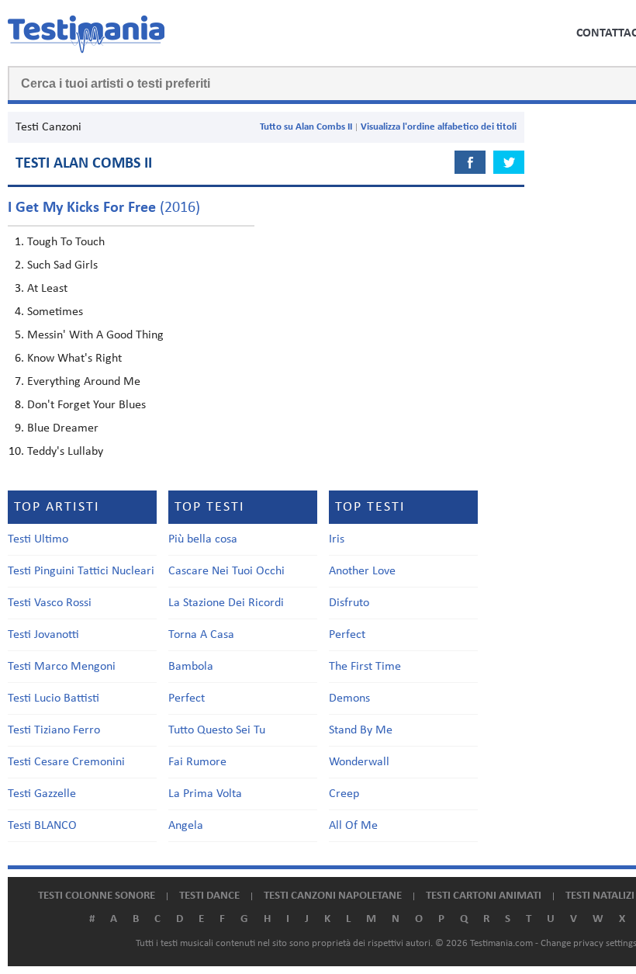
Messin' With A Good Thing (95, 335)
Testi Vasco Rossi (50, 603)
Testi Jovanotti (43, 635)
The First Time (365, 666)
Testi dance (209, 896)
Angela (185, 826)
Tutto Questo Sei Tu (216, 730)
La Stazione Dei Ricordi (226, 603)
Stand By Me (360, 730)
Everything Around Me (83, 382)
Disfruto (349, 603)
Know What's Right (74, 358)
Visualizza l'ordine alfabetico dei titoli (439, 127)
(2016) (104, 208)
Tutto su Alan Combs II (306, 127)
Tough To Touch (66, 242)
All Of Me (353, 826)
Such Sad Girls (62, 265)
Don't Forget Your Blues (86, 405)
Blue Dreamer (63, 428)
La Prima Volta (205, 794)
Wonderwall (359, 762)
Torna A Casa (201, 635)
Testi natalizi (599, 896)
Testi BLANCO (42, 826)
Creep (344, 794)
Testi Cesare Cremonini (66, 762)
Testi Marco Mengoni (62, 666)
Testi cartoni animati (483, 896)
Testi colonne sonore (96, 896)
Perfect (186, 698)
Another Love (362, 571)
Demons (349, 698)
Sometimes (55, 312)
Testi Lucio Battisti (53, 698)
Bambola (190, 666)
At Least (47, 288)
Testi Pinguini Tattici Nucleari (81, 571)
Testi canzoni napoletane (333, 896)
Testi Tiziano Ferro (54, 730)
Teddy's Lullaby (65, 451)
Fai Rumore (197, 762)
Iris (336, 539)
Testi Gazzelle (42, 794)
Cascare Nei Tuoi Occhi (226, 571)
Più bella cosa (202, 539)
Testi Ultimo (38, 539)
